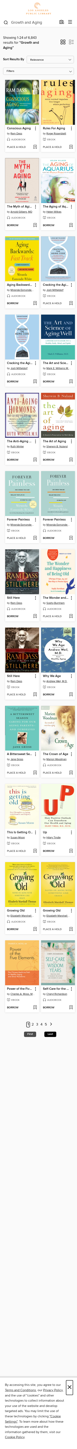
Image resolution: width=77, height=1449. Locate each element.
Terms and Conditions (20, 1390)
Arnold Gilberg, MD (21, 211)
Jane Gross (16, 759)
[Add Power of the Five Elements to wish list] (35, 1007)
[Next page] (51, 1024)
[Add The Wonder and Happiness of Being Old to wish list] (71, 616)
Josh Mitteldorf (54, 290)
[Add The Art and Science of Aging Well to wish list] (71, 381)
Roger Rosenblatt (56, 133)
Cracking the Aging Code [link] (56, 285)
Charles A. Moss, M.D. (22, 994)
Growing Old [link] (16, 911)
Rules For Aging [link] (54, 128)
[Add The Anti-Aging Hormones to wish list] (35, 460)
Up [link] (45, 832)
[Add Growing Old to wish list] (35, 929)
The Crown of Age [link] (55, 754)
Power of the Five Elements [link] (20, 989)
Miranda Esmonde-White (22, 290)
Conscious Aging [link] (19, 128)
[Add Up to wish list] (71, 851)
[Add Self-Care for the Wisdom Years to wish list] (71, 1007)
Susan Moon (17, 837)
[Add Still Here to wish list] (35, 616)
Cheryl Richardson (56, 994)
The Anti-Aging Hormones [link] (20, 441)
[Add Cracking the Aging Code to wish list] (71, 303)
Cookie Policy (14, 1437)
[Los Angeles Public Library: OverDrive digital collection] (38, 8)
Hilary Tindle (53, 837)
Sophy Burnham (55, 603)
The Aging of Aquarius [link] (56, 207)
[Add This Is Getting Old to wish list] (35, 851)
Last (50, 1034)
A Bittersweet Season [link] (20, 754)
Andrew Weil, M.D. (56, 681)
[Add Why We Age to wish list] (71, 694)
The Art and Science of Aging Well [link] (56, 363)
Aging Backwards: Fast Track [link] (20, 285)
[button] (63, 43)
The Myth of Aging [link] (20, 207)
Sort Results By (13, 59)
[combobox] (30, 22)
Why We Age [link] (52, 676)
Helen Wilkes (53, 211)
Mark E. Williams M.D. (58, 368)
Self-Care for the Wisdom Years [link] (56, 989)
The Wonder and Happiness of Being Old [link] (56, 598)
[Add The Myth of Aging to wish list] (35, 225)
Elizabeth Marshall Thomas (22, 915)
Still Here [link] (13, 598)
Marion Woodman (56, 759)
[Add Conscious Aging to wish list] (35, 147)
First (30, 1034)
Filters (10, 71)
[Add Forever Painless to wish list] (35, 538)
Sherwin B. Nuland (57, 446)
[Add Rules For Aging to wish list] (71, 147)
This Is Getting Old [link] (20, 832)
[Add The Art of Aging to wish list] (71, 460)
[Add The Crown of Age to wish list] (71, 773)
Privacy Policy (53, 1390)
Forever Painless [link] (18, 520)
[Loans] (62, 23)
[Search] (6, 22)
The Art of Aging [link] (54, 441)
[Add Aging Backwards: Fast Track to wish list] (35, 303)
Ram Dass (16, 133)
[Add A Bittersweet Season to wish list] (35, 773)
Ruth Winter (17, 446)
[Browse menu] (70, 22)
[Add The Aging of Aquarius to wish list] (71, 225)
